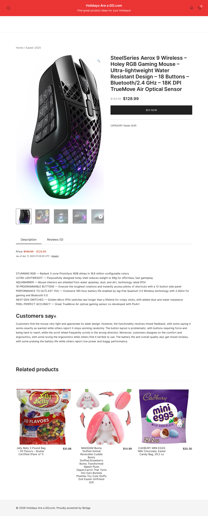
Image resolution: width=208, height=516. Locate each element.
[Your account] (192, 8)
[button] (98, 61)
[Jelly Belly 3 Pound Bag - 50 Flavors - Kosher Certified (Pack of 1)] (44, 417)
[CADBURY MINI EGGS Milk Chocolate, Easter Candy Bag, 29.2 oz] (164, 417)
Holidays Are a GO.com (104, 5)
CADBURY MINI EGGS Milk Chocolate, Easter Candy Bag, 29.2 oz (152, 451)
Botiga (86, 507)
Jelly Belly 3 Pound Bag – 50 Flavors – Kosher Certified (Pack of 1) (31, 451)
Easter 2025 (33, 47)
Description (29, 239)
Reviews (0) (55, 239)
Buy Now (151, 110)
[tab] (28, 240)
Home (19, 47)
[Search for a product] (8, 8)
